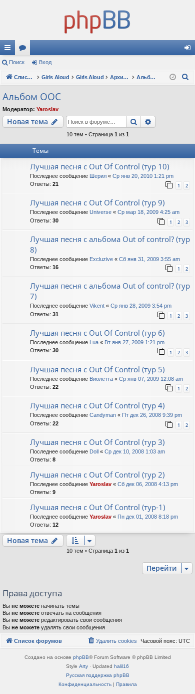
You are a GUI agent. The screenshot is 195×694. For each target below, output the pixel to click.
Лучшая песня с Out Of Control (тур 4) (97, 405)
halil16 (121, 666)
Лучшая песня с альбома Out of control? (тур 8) (110, 244)
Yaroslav (47, 109)
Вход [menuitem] (189, 49)
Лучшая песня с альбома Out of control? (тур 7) (110, 291)
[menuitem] (185, 77)
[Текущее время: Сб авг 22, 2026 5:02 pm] (173, 77)
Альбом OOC (31, 96)
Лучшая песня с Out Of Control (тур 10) (99, 166)
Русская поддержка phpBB (98, 675)
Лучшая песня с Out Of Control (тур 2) (97, 475)
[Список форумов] (97, 20)
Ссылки (9, 49)
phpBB (81, 657)
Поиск (16, 62)
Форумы (24, 49)
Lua (94, 342)
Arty (83, 666)
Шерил (98, 176)
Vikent (97, 306)
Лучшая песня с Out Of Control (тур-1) (97, 507)
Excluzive (101, 259)
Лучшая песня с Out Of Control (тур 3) (97, 442)
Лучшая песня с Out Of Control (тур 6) (97, 333)
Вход (45, 62)
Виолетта (101, 379)
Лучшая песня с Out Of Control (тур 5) (97, 369)
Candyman (103, 415)
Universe (101, 212)
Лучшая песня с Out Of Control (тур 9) (97, 202)
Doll (94, 451)
